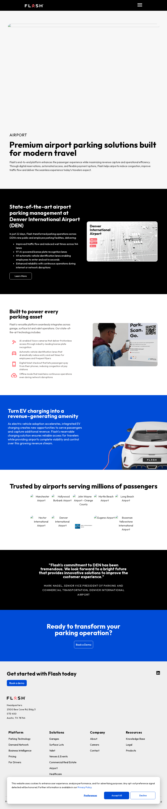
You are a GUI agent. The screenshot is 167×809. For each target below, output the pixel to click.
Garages (54, 738)
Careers (94, 744)
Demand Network (18, 744)
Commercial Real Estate (62, 762)
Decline (143, 795)
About (93, 738)
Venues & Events (58, 756)
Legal (129, 744)
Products (131, 750)
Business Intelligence (19, 750)
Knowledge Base (135, 738)
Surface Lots (56, 744)
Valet (52, 750)
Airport (53, 768)
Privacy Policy (84, 787)
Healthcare (55, 774)
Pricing (12, 756)
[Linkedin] (158, 673)
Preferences (90, 795)
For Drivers (14, 762)
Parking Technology (19, 738)
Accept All (117, 795)
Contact (94, 750)
